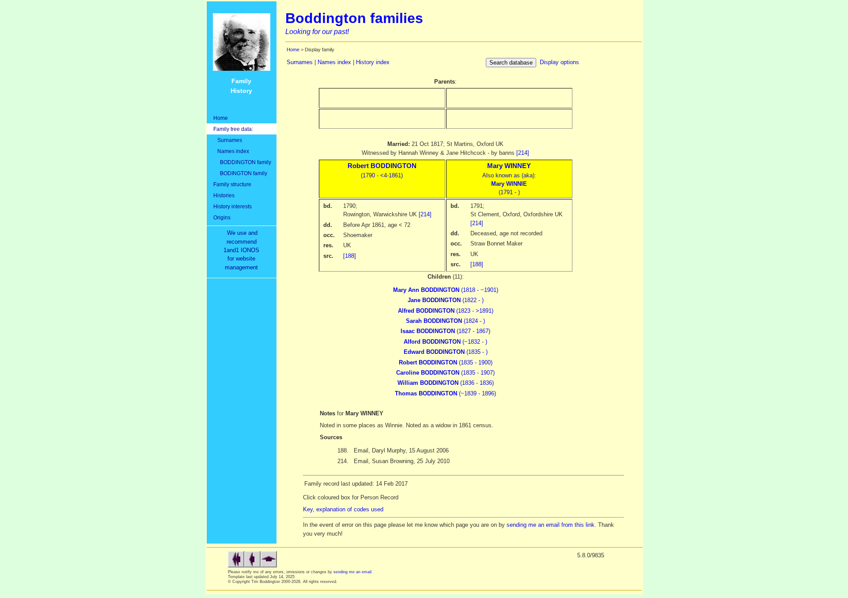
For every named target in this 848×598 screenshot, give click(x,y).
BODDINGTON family (242, 162)
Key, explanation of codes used (343, 509)
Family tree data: (233, 129)
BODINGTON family (240, 173)
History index (373, 62)
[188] (349, 256)
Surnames (227, 140)
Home (220, 118)
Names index (231, 151)
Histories (224, 195)
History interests (232, 206)
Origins (222, 217)
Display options (559, 62)
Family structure (232, 184)
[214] (522, 153)
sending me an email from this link (550, 524)
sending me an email (352, 572)
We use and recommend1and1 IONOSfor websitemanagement (243, 250)
